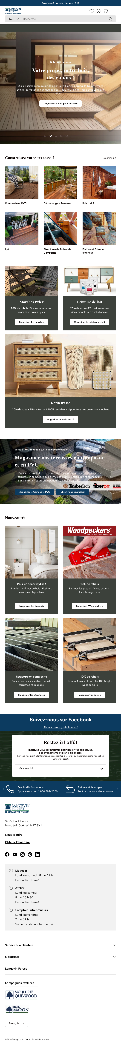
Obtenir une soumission (72, 491)
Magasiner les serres (89, 694)
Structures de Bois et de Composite (57, 251)
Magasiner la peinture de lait (89, 322)
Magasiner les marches (31, 322)
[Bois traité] (99, 182)
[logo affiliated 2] (17, 1009)
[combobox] (60, 18)
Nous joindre (13, 834)
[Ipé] (21, 228)
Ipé (7, 249)
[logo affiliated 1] (21, 995)
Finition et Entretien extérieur (93, 251)
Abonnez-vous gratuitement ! (60, 727)
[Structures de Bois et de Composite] (60, 228)
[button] (105, 11)
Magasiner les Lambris (31, 606)
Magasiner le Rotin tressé (60, 419)
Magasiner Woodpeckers (89, 606)
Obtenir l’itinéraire (17, 842)
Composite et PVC (16, 203)
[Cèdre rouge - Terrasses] (60, 182)
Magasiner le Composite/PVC (34, 491)
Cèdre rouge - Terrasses (57, 203)
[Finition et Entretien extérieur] (99, 228)
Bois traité (88, 203)
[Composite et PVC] (21, 182)
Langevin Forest (21, 1039)
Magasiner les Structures (31, 694)
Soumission (109, 157)
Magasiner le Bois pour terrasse (60, 103)
